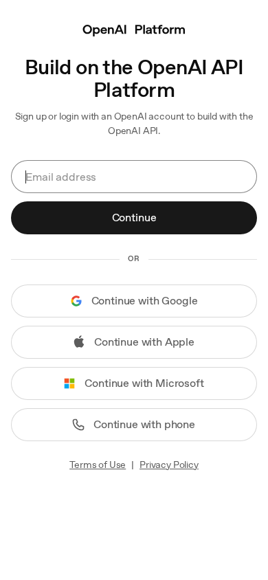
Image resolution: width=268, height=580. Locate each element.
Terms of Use (97, 464)
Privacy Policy (169, 464)
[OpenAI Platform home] (134, 29)
